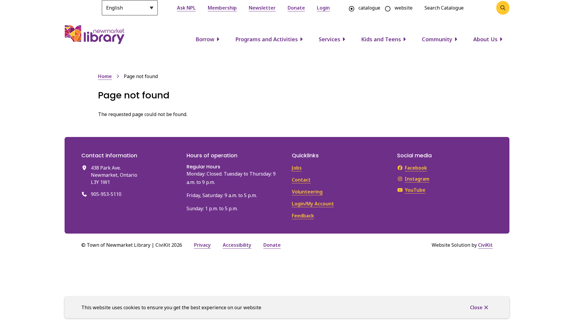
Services (329, 39)
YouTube (415, 190)
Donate (296, 7)
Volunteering (307, 191)
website (404, 7)
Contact (301, 179)
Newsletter (262, 7)
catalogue (369, 7)
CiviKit (485, 245)
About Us (485, 39)
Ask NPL (186, 7)
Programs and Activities (266, 39)
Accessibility (237, 245)
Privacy (202, 245)
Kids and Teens (381, 39)
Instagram (417, 179)
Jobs (297, 167)
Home (105, 76)
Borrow (205, 39)
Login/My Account (313, 203)
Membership (222, 7)
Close (476, 307)
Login (323, 7)
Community (437, 39)
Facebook (416, 167)
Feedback (303, 215)
